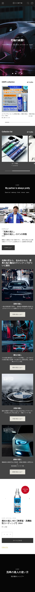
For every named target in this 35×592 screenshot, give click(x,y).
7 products (15, 165)
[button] (13, 73)
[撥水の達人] (17, 336)
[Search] (28, 3)
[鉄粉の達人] (17, 441)
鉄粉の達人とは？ (17, 472)
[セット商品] (15, 149)
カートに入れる (17, 540)
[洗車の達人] (17, 285)
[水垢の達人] (17, 389)
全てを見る (30, 82)
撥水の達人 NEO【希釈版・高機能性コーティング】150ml (17, 522)
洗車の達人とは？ (17, 314)
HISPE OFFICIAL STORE (9, 518)
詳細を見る (5, 547)
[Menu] (3, 3)
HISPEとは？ (8, 247)
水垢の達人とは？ (17, 418)
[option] (17, 41)
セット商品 (15, 163)
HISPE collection (8, 82)
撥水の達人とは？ (17, 367)
